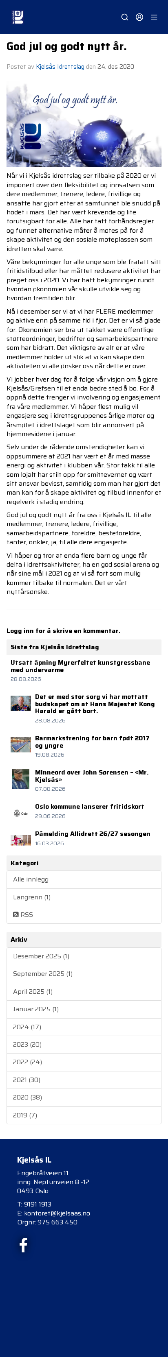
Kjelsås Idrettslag (60, 67)
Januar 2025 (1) (36, 1009)
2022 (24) (27, 1062)
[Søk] (124, 17)
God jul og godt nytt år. (67, 46)
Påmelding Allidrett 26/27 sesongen (92, 834)
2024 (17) (27, 1027)
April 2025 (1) (33, 991)
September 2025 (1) (43, 974)
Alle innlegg (31, 879)
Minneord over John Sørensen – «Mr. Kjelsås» (92, 776)
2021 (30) (26, 1080)
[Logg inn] (139, 17)
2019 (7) (25, 1115)
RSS (26, 915)
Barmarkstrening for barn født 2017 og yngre (92, 741)
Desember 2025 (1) (41, 956)
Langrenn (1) (32, 897)
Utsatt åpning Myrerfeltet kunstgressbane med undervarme (80, 666)
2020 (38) (27, 1097)
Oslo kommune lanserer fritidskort (89, 806)
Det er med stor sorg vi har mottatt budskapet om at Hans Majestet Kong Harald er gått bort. (95, 704)
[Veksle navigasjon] (154, 17)
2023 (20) (27, 1044)
